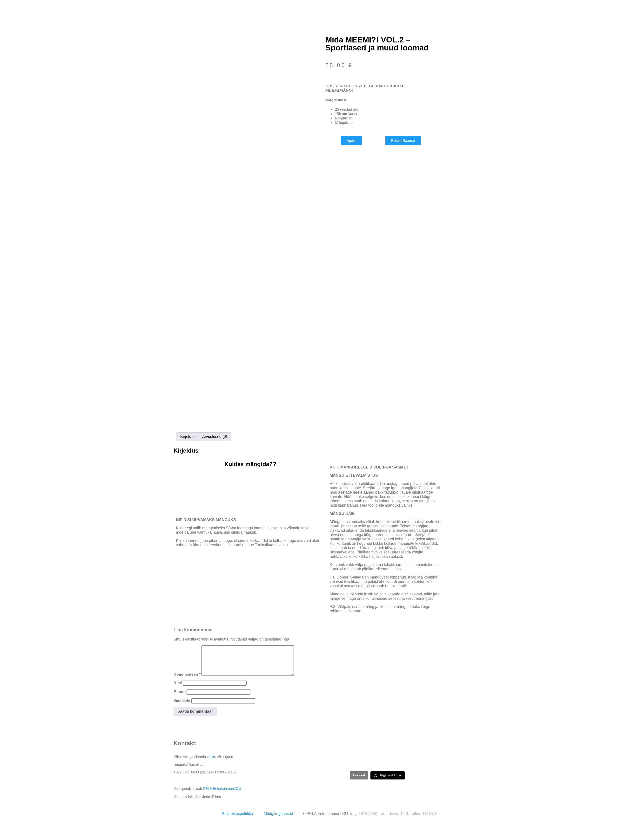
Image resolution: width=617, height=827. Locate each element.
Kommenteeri (187, 674)
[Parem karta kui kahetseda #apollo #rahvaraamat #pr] (332, 755)
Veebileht (182, 701)
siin (212, 757)
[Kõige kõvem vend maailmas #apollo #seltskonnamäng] (422, 755)
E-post (180, 692)
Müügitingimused (278, 814)
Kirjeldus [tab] (187, 436)
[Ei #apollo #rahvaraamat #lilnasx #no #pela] (377, 755)
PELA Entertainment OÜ (222, 788)
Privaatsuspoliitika (237, 814)
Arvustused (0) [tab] (214, 436)
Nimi (178, 683)
